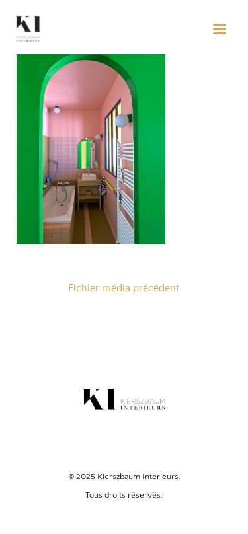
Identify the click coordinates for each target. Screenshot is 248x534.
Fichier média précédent (123, 288)
